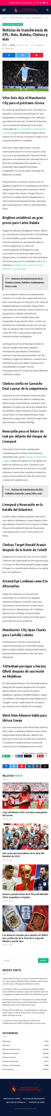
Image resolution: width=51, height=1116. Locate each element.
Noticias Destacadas (10, 1061)
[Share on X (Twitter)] (22, 55)
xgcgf (12, 45)
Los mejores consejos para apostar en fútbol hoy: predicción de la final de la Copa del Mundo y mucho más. (25, 938)
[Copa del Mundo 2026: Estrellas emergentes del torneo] (25, 796)
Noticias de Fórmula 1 (10, 1053)
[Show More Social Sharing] (46, 55)
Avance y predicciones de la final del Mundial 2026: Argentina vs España (25, 895)
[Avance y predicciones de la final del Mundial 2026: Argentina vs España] (25, 877)
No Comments (38, 45)
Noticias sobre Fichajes (12, 24)
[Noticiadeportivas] (25, 10)
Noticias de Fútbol (12, 1099)
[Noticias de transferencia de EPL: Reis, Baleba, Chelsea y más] (25, 76)
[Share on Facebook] (9, 55)
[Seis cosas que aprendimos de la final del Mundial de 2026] (25, 837)
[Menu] (4, 10)
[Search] (47, 10)
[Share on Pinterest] (36, 55)
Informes (6, 1045)
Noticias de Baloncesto (11, 1049)
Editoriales (6, 1041)
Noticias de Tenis (9, 1057)
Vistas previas (7, 1069)
